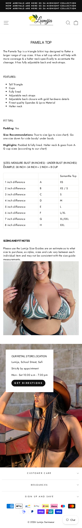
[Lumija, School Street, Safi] (41, 405)
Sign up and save (39, 496)
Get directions (28, 383)
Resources (39, 484)
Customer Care (39, 473)
